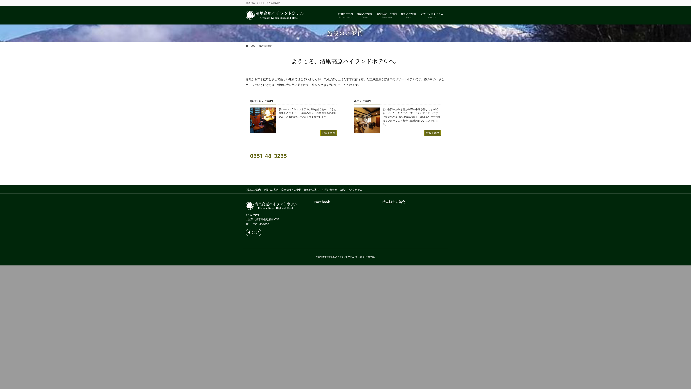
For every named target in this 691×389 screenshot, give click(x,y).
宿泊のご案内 (253, 189)
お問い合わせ (329, 189)
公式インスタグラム (351, 189)
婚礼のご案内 (311, 189)
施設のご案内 (271, 189)
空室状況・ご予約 (291, 189)
